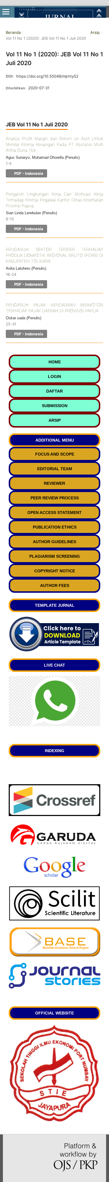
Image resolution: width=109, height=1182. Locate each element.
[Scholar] (54, 878)
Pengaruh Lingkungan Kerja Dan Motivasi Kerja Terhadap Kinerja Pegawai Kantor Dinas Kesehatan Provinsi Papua (54, 199)
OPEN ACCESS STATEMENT (54, 512)
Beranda (13, 32)
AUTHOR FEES (54, 585)
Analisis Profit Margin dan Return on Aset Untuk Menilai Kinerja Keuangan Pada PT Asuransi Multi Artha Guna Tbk (54, 144)
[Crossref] (54, 814)
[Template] (54, 650)
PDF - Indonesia (28, 173)
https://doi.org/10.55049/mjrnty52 (47, 76)
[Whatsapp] (54, 724)
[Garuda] (54, 846)
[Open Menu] (6, 12)
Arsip (95, 32)
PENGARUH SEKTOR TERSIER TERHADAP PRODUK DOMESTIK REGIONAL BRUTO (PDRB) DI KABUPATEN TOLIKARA (54, 255)
